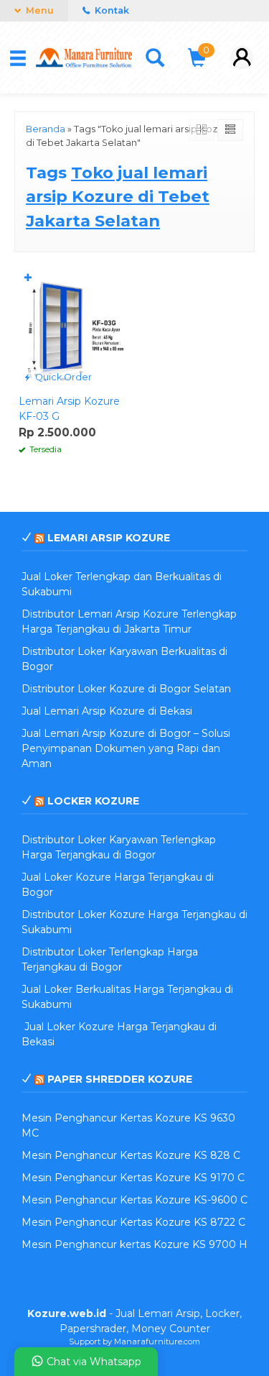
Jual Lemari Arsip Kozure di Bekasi (107, 711)
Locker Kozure (93, 800)
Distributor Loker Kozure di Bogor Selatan (126, 688)
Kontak (111, 10)
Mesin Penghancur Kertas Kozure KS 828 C (131, 1155)
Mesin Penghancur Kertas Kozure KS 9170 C (133, 1177)
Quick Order (62, 377)
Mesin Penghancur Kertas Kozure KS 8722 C (133, 1222)
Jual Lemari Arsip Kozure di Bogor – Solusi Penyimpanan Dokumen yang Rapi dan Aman (126, 748)
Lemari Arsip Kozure (108, 537)
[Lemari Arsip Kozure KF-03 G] (74, 326)
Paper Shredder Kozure (119, 1079)
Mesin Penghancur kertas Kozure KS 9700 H (134, 1244)
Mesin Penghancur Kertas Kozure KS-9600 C (134, 1199)
